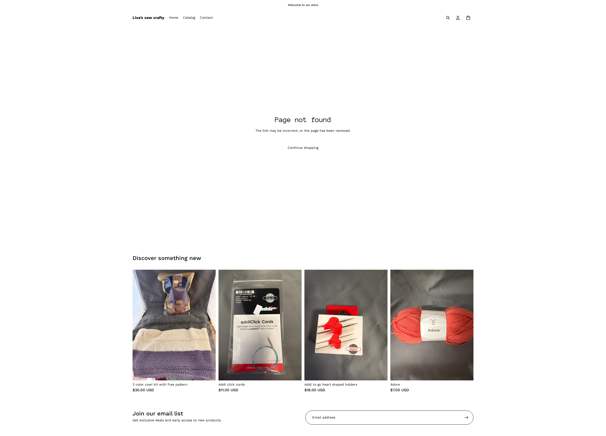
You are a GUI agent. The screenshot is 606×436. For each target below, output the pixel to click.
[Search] (448, 18)
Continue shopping (303, 148)
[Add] (208, 373)
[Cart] (468, 18)
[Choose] (294, 373)
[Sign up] (466, 418)
